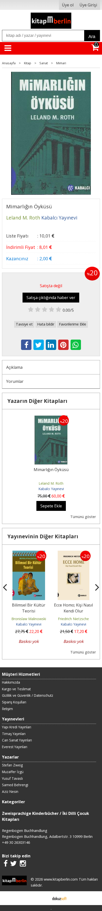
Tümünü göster (83, 516)
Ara (91, 36)
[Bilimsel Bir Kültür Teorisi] (28, 553)
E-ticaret (43, 898)
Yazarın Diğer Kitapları (37, 400)
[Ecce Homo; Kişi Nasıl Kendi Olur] (73, 553)
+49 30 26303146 (16, 842)
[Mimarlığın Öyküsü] (51, 418)
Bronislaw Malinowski (28, 618)
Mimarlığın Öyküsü (51, 469)
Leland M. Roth (51, 483)
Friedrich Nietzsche (73, 618)
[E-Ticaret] (59, 898)
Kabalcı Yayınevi (51, 488)
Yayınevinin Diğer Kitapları (42, 536)
